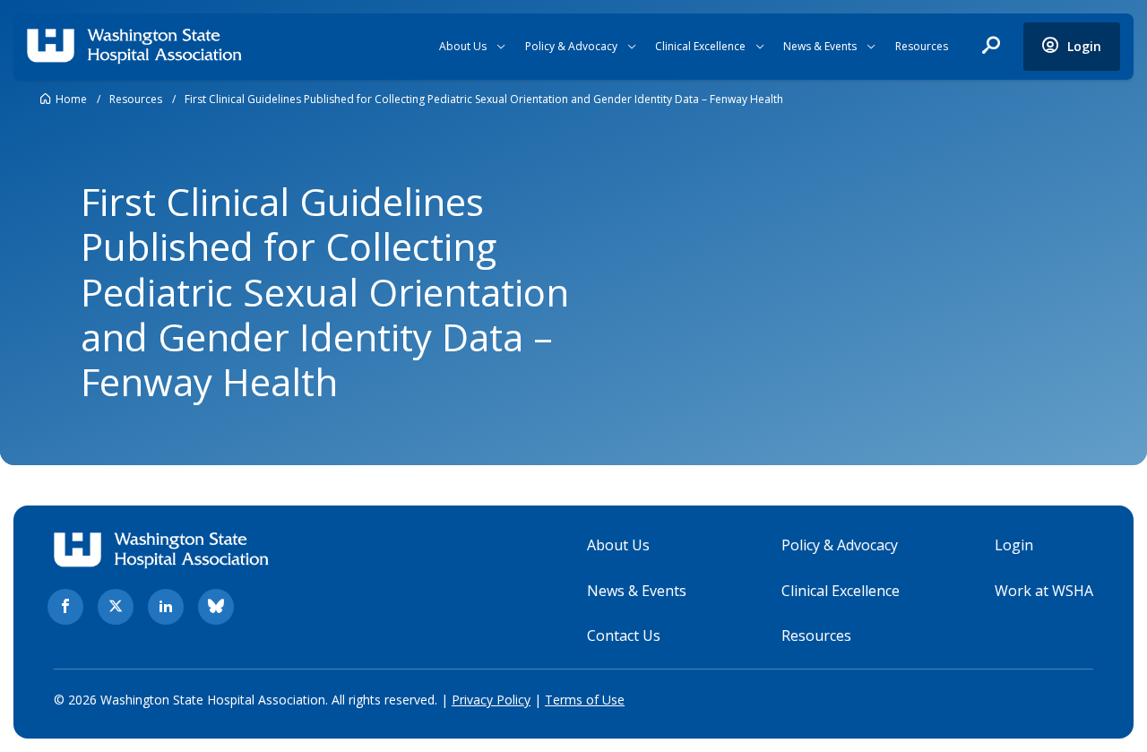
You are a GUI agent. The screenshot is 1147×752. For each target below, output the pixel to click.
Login (1014, 545)
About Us (463, 46)
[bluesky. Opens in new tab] (216, 607)
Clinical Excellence (700, 46)
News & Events (820, 46)
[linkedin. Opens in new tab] (166, 607)
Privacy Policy (491, 699)
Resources (921, 46)
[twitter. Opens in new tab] (116, 607)
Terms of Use (585, 699)
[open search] (991, 46)
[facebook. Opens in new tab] (65, 607)
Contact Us (623, 635)
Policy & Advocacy (571, 46)
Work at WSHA (1044, 591)
